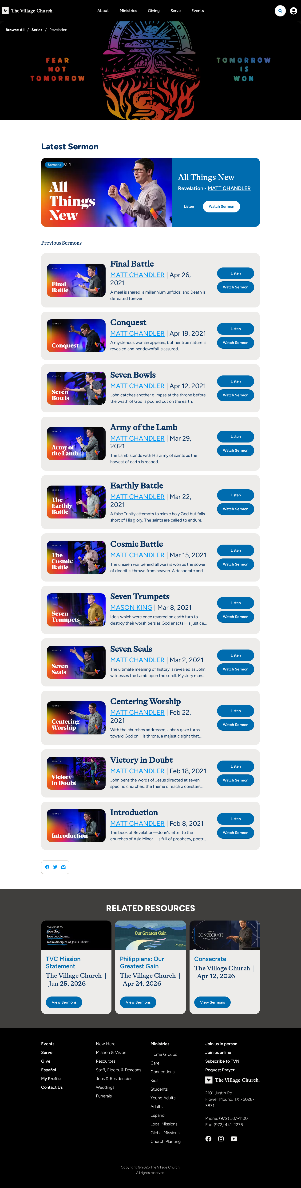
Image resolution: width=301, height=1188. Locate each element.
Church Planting (165, 1141)
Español (48, 1069)
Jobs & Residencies (114, 1078)
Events (197, 10)
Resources (105, 1061)
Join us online (218, 1052)
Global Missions (164, 1132)
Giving (154, 10)
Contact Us (52, 1087)
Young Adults (162, 1097)
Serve (175, 10)
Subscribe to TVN (222, 1061)
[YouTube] (234, 1138)
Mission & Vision (111, 1052)
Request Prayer (220, 1069)
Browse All (15, 30)
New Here (105, 1043)
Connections (162, 1071)
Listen (189, 206)
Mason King (131, 607)
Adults (156, 1106)
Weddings (105, 1087)
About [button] (103, 10)
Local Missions (163, 1124)
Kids (154, 1080)
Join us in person (221, 1043)
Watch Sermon (221, 206)
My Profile (51, 1078)
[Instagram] (220, 1138)
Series (37, 30)
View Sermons (64, 1002)
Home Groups (163, 1054)
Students (159, 1089)
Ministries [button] (128, 10)
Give (45, 1061)
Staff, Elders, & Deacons (118, 1069)
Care (154, 1063)
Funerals (104, 1096)
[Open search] (280, 10)
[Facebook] (208, 1138)
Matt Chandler (229, 188)
